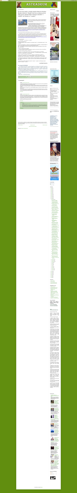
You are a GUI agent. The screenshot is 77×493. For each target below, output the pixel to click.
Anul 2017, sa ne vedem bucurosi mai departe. (54, 200)
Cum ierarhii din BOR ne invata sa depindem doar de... (55, 226)
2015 (51, 271)
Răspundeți (21, 91)
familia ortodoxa (53, 280)
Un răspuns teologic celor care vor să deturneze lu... (55, 248)
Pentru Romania (53, 281)
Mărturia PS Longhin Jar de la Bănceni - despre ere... (55, 209)
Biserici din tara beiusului (54, 283)
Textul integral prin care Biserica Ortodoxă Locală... (55, 243)
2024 (51, 190)
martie (52, 267)
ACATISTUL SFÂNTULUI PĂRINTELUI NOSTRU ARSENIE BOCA (55, 396)
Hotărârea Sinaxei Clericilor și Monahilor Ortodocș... (55, 229)
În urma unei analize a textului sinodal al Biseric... (55, 239)
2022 (51, 192)
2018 (51, 196)
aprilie (52, 266)
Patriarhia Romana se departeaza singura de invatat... (54, 218)
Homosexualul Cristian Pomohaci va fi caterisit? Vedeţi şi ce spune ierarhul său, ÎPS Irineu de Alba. (56, 431)
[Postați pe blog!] (29, 76)
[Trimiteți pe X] (30, 76)
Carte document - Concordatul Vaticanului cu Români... (55, 210)
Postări (52, 472)
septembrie (53, 261)
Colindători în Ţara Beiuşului (54, 297)
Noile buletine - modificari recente (56, 455)
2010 (51, 276)
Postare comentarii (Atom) (24, 128)
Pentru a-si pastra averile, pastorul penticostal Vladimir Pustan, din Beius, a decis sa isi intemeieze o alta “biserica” (55, 402)
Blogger (41, 487)
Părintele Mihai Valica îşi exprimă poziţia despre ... (54, 252)
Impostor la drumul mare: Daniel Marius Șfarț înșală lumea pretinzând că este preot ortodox (56, 448)
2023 (51, 191)
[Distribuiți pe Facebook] (31, 76)
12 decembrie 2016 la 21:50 (25, 82)
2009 (51, 277)
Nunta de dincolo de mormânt (56, 424)
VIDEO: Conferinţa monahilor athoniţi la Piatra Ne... (54, 241)
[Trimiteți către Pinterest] (32, 76)
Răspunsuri (22, 102)
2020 (51, 194)
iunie (52, 264)
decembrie (53, 199)
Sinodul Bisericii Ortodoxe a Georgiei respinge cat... (54, 202)
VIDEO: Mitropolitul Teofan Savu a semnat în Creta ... (54, 233)
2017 (51, 197)
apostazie (21, 77)
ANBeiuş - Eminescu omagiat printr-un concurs (54, 293)
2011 (51, 275)
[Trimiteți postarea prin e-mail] (27, 76)
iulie (52, 263)
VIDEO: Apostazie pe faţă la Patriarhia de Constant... (54, 222)
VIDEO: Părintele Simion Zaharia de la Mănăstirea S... (54, 254)
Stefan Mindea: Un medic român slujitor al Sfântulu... (55, 236)
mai (52, 265)
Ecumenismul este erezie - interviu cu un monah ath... (54, 207)
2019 (51, 195)
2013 (51, 273)
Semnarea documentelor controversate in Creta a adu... (54, 250)
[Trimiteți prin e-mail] (28, 76)
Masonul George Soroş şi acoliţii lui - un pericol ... (54, 244)
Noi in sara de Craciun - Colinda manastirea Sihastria (54, 214)
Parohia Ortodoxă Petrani (54, 282)
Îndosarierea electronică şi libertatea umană (54, 289)
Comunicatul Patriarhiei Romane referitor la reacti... (55, 216)
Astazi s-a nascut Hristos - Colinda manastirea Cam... (55, 212)
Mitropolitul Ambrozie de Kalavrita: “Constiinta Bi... (54, 234)
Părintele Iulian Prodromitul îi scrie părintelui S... (54, 224)
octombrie (53, 260)
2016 (51, 198)
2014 (51, 272)
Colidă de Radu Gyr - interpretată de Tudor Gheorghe (54, 221)
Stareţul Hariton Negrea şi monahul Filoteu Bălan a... (54, 246)
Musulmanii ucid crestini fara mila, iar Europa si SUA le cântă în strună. (56, 409)
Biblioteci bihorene (53, 286)
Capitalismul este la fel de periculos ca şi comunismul (54, 291)
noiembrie (53, 259)
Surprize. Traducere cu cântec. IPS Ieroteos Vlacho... (55, 238)
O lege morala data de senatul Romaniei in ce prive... (55, 227)
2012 (51, 274)
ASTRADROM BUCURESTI (54, 287)
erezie (26, 77)
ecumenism (24, 77)
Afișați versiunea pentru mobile (32, 126)
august (52, 262)
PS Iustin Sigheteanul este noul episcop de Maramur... (55, 231)
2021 (51, 193)
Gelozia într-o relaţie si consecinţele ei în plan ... (54, 205)
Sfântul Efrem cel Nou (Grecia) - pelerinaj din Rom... (55, 204)
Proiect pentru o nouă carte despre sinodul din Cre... (54, 256)
